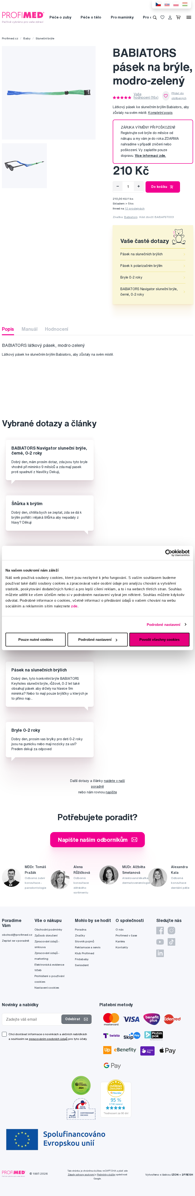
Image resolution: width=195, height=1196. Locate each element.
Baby (26, 38)
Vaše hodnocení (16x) (146, 96)
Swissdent (82, 965)
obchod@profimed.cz (17, 934)
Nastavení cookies (46, 987)
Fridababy (81, 959)
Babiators (130, 217)
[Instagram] (171, 930)
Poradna (80, 929)
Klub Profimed (84, 953)
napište (111, 792)
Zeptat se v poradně (15, 940)
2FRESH (187, 1174)
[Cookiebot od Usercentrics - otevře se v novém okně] (169, 552)
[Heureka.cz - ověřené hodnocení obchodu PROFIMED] (115, 1098)
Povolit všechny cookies (159, 640)
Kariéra (120, 941)
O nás (119, 929)
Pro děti (150, 17)
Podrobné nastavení (163, 624)
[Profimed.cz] (23, 17)
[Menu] (188, 17)
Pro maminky (122, 17)
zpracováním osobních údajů (48, 1038)
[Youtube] (160, 942)
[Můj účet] (170, 17)
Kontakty (122, 947)
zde (74, 606)
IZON (175, 1174)
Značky (80, 935)
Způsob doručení (46, 935)
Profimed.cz (10, 38)
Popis (8, 328)
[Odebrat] (117, 186)
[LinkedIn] (160, 953)
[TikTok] (171, 942)
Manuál (29, 328)
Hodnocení (56, 328)
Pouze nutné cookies (35, 640)
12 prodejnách (135, 208)
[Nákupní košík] (179, 17)
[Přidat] (138, 186)
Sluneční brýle (45, 38)
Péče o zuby (60, 17)
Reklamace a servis (87, 947)
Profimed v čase (126, 935)
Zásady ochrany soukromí (81, 1174)
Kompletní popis (160, 112)
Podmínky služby (106, 1174)
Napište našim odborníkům (93, 839)
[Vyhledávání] (155, 17)
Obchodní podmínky (48, 929)
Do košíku (159, 186)
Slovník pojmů (84, 941)
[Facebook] (160, 930)
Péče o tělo (91, 17)
